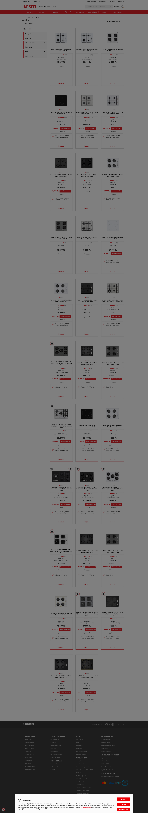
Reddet (124, 804)
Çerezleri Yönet (123, 809)
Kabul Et (123, 799)
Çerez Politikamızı (86, 807)
